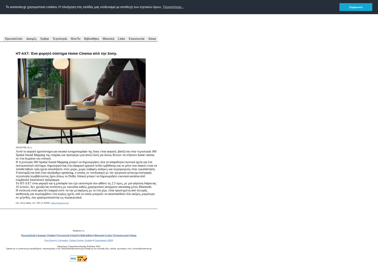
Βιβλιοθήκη (91, 38)
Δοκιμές (31, 38)
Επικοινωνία (136, 38)
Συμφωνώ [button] (355, 7)
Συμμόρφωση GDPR (104, 240)
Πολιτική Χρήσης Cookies (80, 240)
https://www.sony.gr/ (60, 203)
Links (121, 38)
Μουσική (108, 38)
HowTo (75, 38)
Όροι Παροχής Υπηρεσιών (56, 240)
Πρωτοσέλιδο (13, 38)
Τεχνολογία (60, 38)
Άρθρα (44, 38)
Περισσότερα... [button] (173, 7)
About (152, 38)
